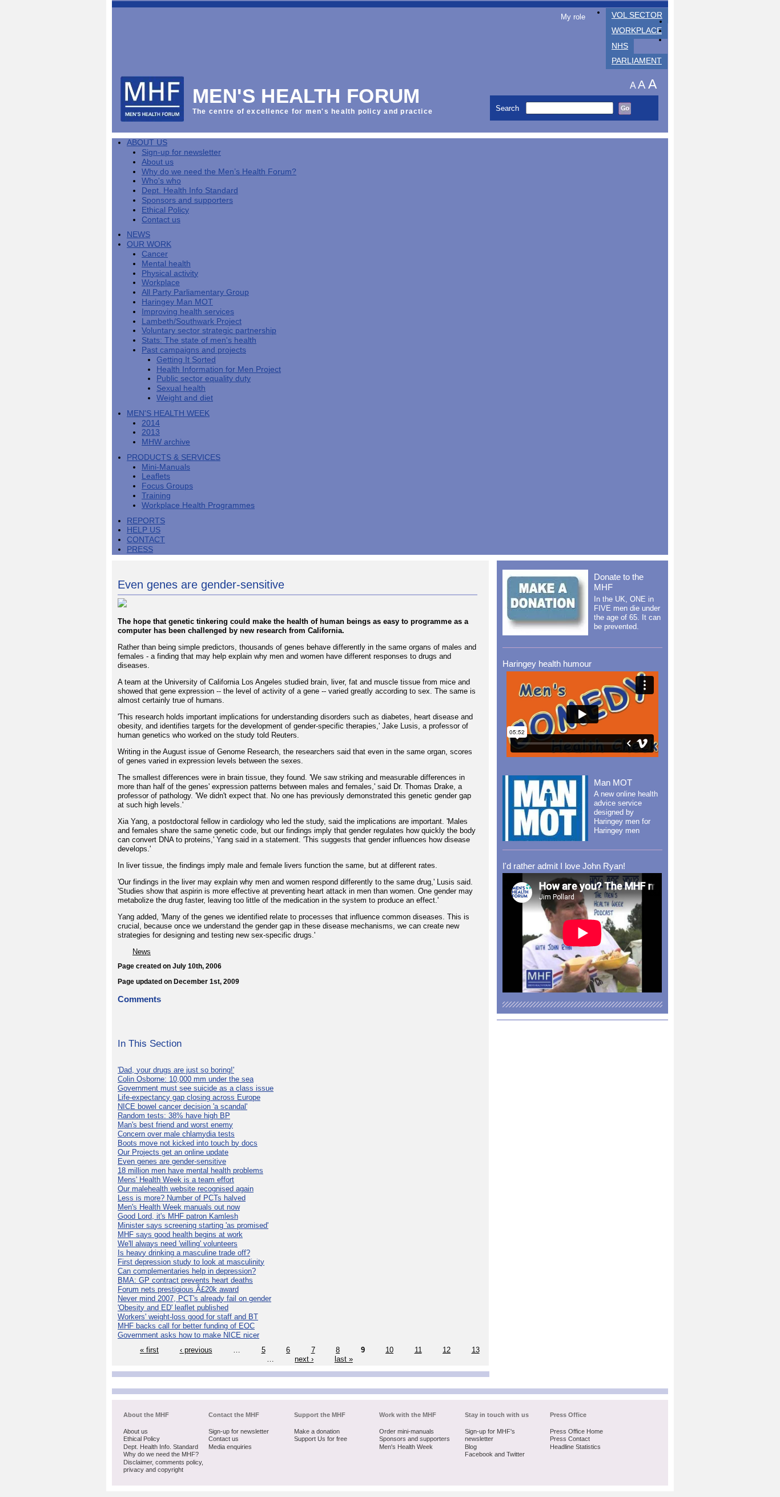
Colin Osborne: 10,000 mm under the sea (186, 1079)
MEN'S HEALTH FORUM (306, 96)
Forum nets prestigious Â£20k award (178, 1289)
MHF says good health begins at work (180, 1234)
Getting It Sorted (186, 359)
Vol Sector (637, 15)
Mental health (166, 263)
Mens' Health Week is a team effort (176, 1179)
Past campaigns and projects (194, 350)
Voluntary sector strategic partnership (209, 330)
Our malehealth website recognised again (186, 1188)
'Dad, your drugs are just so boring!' (176, 1070)
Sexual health (181, 388)
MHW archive (166, 442)
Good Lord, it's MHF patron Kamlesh (178, 1216)
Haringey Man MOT (177, 302)
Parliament (637, 61)
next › (304, 1359)
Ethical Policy (165, 210)
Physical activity (170, 273)
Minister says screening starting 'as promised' (193, 1225)
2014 (151, 423)
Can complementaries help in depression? (187, 1271)
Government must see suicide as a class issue (196, 1088)
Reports (146, 521)
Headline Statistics (575, 1446)
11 (418, 1350)
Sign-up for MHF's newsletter (490, 1435)
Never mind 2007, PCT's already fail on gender (194, 1298)
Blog (471, 1446)
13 (476, 1350)
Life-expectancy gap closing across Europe (189, 1097)
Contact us (161, 219)
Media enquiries (230, 1446)
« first (149, 1350)
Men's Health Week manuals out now (179, 1207)
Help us (143, 530)
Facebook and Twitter (495, 1454)
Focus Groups (167, 486)
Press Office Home (576, 1431)
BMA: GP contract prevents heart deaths (185, 1280)
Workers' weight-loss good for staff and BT (188, 1316)
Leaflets (156, 476)
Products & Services (173, 457)
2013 (151, 432)
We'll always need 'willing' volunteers (178, 1243)
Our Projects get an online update (173, 1152)
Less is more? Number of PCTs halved (182, 1198)
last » (344, 1359)
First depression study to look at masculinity (191, 1262)
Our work (149, 244)
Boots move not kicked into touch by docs (188, 1143)
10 (389, 1350)
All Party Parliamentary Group (195, 292)
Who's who (161, 181)
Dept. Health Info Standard (190, 190)
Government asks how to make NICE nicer (188, 1335)
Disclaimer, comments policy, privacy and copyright (163, 1466)
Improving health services (188, 311)
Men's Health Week (168, 413)
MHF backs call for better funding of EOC (186, 1326)
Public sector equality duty (203, 378)
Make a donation (317, 1431)
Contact (146, 539)
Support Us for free (320, 1438)
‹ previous (196, 1350)
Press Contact (570, 1438)
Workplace (637, 30)
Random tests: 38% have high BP (174, 1115)
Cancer (155, 254)
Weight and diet (184, 398)
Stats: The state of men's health (199, 340)
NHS (620, 46)
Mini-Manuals (166, 467)
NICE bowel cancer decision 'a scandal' (182, 1106)
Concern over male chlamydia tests (176, 1134)
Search (508, 108)
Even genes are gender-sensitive (172, 1161)
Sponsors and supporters (187, 200)
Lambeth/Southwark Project (192, 321)
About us (158, 162)
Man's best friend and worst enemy (175, 1124)
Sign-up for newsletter (181, 152)
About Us (147, 142)
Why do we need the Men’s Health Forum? (219, 171)
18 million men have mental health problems (190, 1170)
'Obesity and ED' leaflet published (173, 1307)
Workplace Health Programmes (198, 505)
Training (156, 495)
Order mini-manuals (406, 1431)
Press (140, 549)
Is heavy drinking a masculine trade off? (184, 1252)
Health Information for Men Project (218, 369)
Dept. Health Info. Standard (160, 1446)
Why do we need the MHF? (161, 1454)
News (138, 234)
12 (447, 1350)
